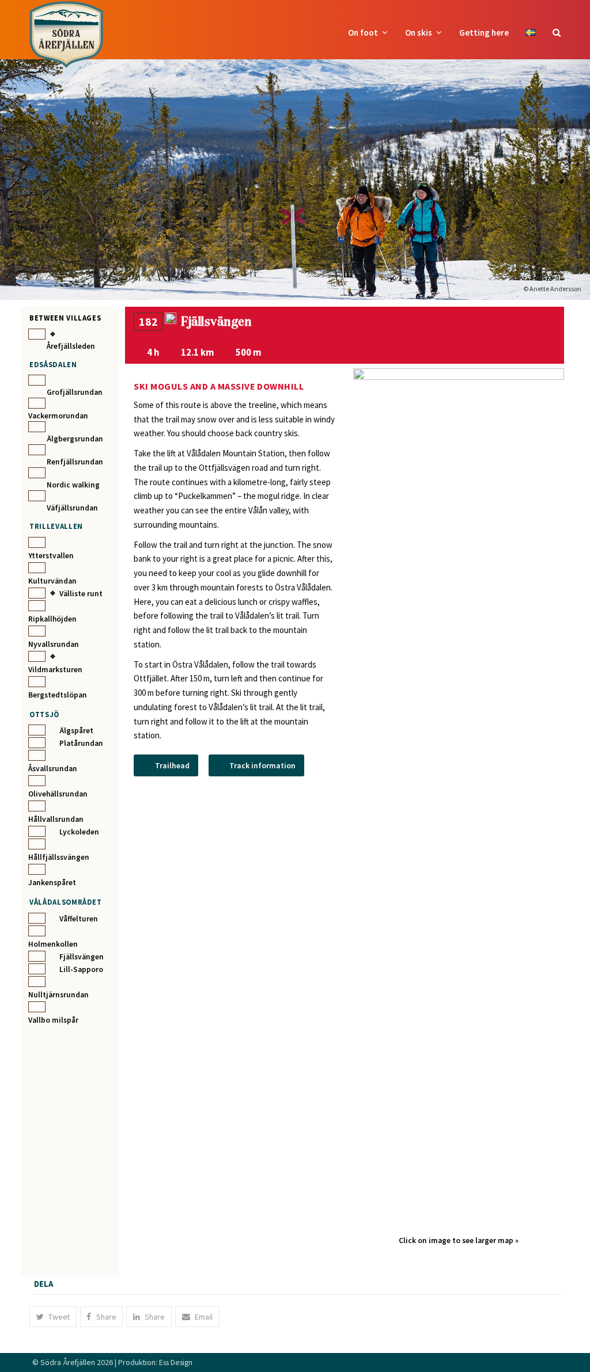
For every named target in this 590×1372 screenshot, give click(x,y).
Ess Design (175, 1362)
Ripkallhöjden (52, 619)
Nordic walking (73, 485)
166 (37, 844)
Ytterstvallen (51, 556)
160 (37, 730)
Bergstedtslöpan (57, 695)
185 (37, 1007)
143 (37, 605)
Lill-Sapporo (81, 969)
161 (37, 742)
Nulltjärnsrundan (58, 995)
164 (37, 806)
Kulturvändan (52, 581)
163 (37, 780)
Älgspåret (76, 730)
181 (37, 931)
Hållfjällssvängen (58, 857)
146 (37, 681)
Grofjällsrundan (75, 392)
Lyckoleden (79, 832)
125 (37, 495)
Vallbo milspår (53, 1020)
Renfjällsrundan (75, 462)
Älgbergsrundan (75, 439)
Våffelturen (78, 919)
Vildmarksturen (55, 669)
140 (37, 542)
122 (37, 426)
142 (37, 593)
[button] (556, 32)
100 (37, 334)
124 (37, 472)
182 (37, 956)
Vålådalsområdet (65, 901)
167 (37, 869)
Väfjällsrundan (72, 508)
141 (37, 567)
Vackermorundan (58, 416)
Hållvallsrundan (56, 819)
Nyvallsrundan (53, 644)
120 (37, 380)
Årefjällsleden (71, 346)
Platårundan (81, 743)
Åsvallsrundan (52, 768)
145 (37, 656)
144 (37, 631)
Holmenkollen (53, 944)
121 (37, 403)
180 (37, 918)
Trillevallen (56, 526)
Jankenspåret (52, 882)
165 (37, 831)
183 (37, 969)
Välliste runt (81, 594)
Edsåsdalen (53, 364)
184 (37, 981)
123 (37, 449)
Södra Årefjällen (67, 1362)
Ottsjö (44, 714)
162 (37, 755)
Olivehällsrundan (58, 794)
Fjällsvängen (81, 957)
